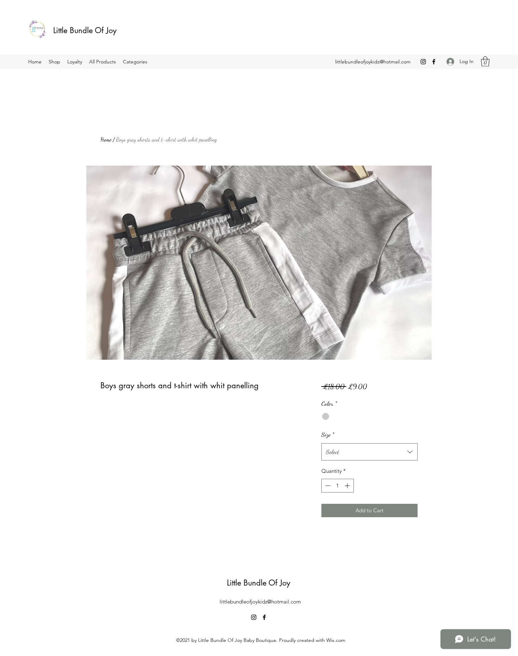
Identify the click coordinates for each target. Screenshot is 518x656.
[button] (485, 61)
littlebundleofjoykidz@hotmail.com (373, 61)
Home (105, 139)
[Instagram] (423, 61)
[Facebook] (433, 61)
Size (327, 434)
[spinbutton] (337, 485)
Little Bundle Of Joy (86, 30)
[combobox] (369, 452)
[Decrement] (327, 485)
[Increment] (348, 485)
